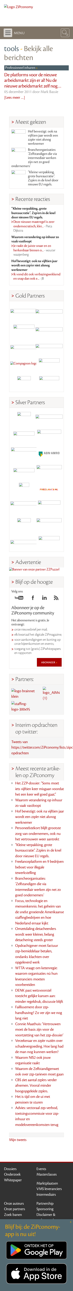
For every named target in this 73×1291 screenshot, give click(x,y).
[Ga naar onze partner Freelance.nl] (49, 489)
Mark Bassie (49, 91)
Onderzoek (12, 1174)
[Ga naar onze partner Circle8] (23, 330)
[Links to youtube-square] (19, 599)
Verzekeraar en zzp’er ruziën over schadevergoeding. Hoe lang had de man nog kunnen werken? (39, 1046)
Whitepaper (13, 1180)
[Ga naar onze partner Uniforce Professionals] (49, 525)
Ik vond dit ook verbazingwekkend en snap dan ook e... (36, 276)
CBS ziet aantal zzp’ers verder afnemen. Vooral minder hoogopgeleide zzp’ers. (36, 1085)
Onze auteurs (14, 1203)
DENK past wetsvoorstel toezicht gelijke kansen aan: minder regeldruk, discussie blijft (39, 996)
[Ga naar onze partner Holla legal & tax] (49, 472)
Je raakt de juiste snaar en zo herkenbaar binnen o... (34, 250)
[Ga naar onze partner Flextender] (49, 330)
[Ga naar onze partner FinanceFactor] (49, 312)
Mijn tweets (18, 1139)
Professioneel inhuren (20, 68)
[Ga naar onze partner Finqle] (23, 312)
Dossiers (10, 1168)
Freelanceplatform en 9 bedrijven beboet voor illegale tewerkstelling (39, 867)
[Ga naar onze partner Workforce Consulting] (49, 436)
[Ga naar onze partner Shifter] (23, 454)
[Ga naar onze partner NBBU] (23, 507)
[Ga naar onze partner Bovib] (49, 347)
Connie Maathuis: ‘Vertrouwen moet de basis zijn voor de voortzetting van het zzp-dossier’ (39, 1030)
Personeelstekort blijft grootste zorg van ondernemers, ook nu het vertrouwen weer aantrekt (38, 834)
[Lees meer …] (14, 97)
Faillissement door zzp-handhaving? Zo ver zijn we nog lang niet (38, 1013)
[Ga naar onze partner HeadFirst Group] (49, 365)
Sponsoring (45, 1209)
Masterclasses (46, 1174)
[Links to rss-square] (56, 599)
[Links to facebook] (33, 599)
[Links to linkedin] (44, 599)
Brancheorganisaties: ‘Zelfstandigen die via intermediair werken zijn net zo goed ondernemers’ (34, 158)
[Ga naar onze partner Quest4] (23, 436)
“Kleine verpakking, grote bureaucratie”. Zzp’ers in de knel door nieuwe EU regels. (43, 178)
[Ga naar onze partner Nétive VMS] (23, 489)
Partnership (45, 1203)
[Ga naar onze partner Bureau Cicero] (23, 525)
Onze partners (14, 1209)
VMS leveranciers (49, 1188)
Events (41, 1168)
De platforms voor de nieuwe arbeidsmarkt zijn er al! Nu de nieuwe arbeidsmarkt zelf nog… (32, 80)
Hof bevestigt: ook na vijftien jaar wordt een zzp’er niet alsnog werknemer (43, 137)
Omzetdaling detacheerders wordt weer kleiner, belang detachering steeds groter (35, 934)
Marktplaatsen (47, 1183)
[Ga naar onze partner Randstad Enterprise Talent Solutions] (23, 419)
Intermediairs (46, 1194)
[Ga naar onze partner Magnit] (23, 347)
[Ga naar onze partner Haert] (23, 472)
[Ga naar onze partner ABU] (49, 507)
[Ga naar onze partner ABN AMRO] (49, 454)
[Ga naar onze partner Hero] (49, 383)
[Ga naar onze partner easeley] (49, 419)
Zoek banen (13, 1214)
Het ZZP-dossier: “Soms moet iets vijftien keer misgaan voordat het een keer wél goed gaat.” (39, 789)
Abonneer (48, 662)
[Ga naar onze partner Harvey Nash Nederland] (23, 383)
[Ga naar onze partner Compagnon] (23, 365)
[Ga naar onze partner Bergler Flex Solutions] (23, 543)
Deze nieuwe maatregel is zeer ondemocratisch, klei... (34, 226)
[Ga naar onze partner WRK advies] (49, 543)
